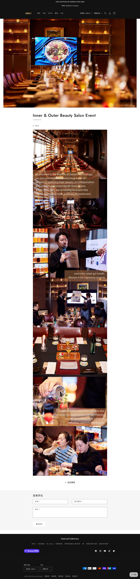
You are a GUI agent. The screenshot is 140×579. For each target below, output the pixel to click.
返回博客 (71, 482)
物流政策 (74, 576)
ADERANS (59, 544)
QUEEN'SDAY (103, 544)
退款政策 (47, 576)
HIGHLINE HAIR (91, 544)
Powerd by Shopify (37, 576)
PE (83, 544)
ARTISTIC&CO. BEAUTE (72, 544)
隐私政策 (54, 576)
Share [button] (37, 126)
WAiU (33, 544)
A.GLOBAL (41, 544)
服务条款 (61, 576)
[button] (105, 13)
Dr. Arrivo (50, 544)
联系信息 (67, 576)
